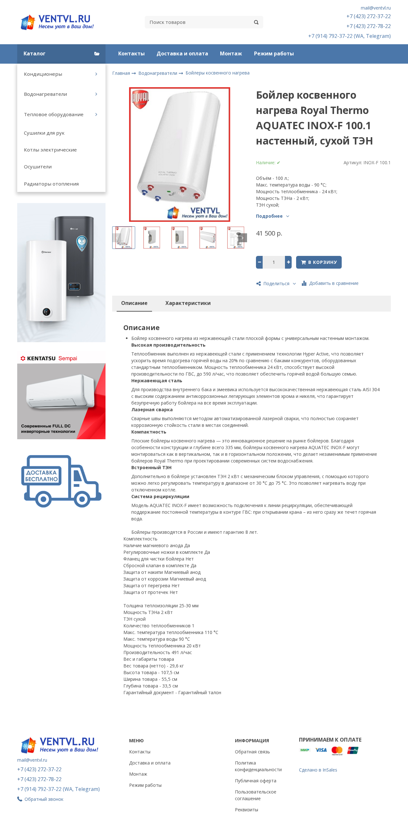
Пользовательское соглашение (255, 795)
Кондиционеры (43, 74)
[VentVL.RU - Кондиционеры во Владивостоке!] (60, 22)
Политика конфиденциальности (258, 766)
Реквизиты (246, 810)
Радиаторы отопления (51, 184)
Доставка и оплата (182, 53)
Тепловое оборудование (54, 114)
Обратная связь (252, 752)
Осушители (38, 166)
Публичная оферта (255, 781)
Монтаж (231, 53)
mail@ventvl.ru (376, 8)
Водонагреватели (45, 94)
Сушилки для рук (44, 133)
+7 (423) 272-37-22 (368, 16)
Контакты (131, 53)
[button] (116, 237)
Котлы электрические (50, 149)
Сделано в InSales (318, 770)
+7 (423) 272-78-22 (368, 26)
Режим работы (274, 53)
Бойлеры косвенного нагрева (218, 73)
